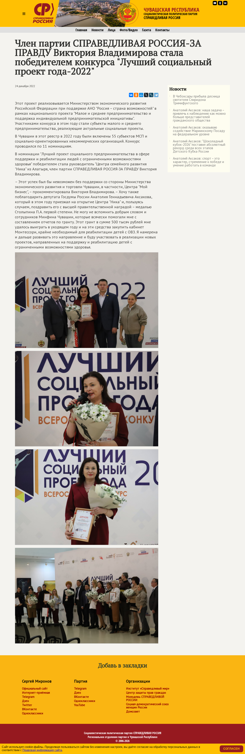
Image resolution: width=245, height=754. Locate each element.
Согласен (231, 748)
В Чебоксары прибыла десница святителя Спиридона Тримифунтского (194, 100)
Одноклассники (32, 713)
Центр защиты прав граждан (146, 692)
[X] (146, 95)
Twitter (27, 705)
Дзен (25, 700)
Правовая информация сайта (42, 750)
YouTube (79, 705)
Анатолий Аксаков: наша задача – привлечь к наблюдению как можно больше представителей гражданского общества (197, 115)
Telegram (28, 696)
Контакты (162, 30)
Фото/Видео (129, 30)
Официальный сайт (35, 688)
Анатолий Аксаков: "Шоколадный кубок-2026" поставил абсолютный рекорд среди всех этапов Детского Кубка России (197, 146)
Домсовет (133, 711)
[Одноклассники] (136, 95)
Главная (81, 30)
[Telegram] (156, 95)
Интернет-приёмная (36, 692)
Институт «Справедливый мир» (147, 688)
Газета (146, 30)
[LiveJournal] (151, 95)
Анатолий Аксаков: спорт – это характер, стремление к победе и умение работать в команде (196, 162)
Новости (97, 30)
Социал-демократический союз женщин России (147, 705)
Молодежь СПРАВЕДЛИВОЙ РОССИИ (145, 698)
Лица (111, 30)
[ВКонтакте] (131, 95)
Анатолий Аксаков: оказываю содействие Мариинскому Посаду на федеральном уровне (197, 131)
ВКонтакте (29, 709)
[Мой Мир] (141, 95)
